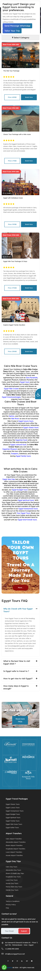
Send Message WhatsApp (17, 25)
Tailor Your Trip (12, 30)
